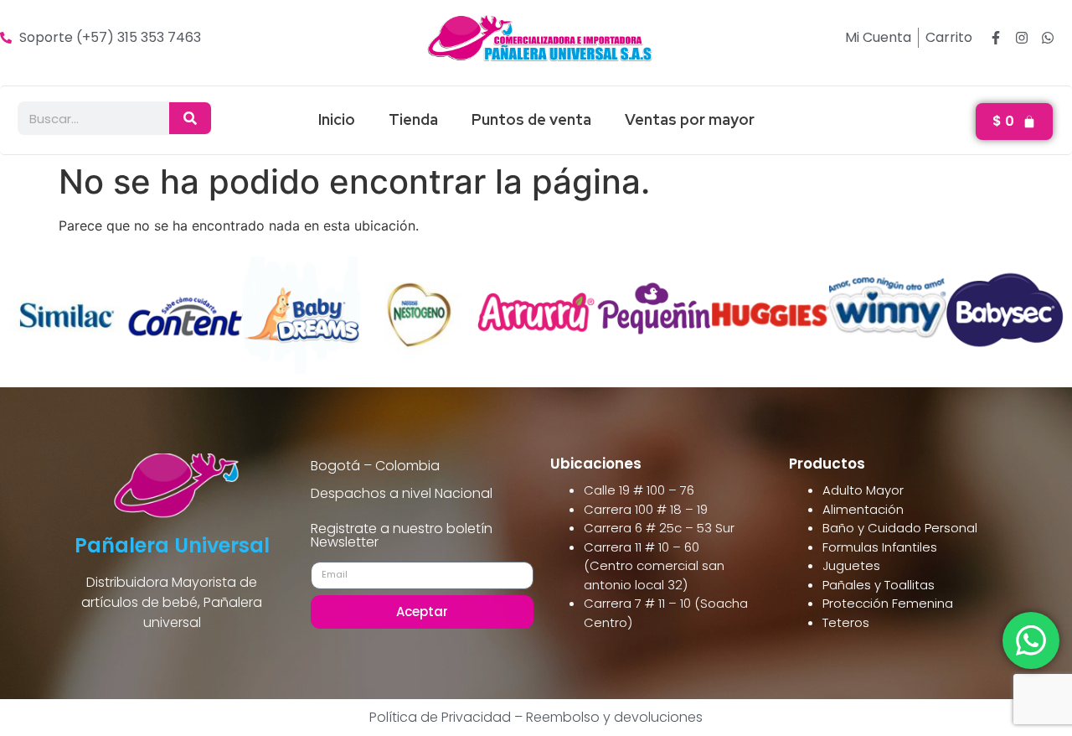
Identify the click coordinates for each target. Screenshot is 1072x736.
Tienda (413, 119)
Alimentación (863, 509)
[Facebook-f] (995, 37)
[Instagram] (1021, 37)
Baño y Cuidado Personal (899, 527)
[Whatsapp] (1047, 37)
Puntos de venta (531, 119)
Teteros (845, 622)
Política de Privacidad (440, 717)
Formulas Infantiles (879, 547)
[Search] (190, 118)
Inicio (336, 119)
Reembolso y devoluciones (614, 717)
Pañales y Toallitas (878, 584)
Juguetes (851, 565)
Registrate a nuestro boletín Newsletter (401, 537)
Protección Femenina (887, 603)
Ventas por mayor (690, 119)
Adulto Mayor (863, 490)
